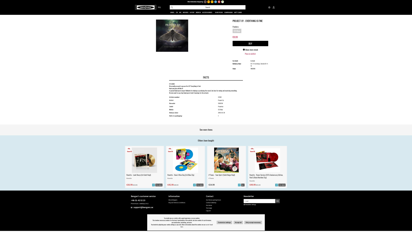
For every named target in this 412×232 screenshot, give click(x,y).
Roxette (129, 178)
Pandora (236, 26)
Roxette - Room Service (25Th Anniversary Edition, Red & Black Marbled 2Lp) (266, 176)
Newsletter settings (250, 204)
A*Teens (211, 178)
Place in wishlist (250, 54)
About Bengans (172, 200)
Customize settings (224, 222)
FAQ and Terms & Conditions (176, 203)
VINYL (172, 12)
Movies (185, 12)
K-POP (192, 12)
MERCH (198, 12)
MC (180, 12)
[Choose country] (269, 7)
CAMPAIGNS (228, 12)
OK (277, 201)
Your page (209, 208)
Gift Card (238, 12)
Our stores (209, 205)
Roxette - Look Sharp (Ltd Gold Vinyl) (138, 175)
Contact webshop (211, 203)
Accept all (238, 222)
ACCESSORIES (207, 12)
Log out (208, 211)
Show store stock (251, 49)
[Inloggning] (274, 7)
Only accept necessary (253, 222)
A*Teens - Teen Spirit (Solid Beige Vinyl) (222, 175)
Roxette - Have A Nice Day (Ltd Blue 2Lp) (180, 175)
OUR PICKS (219, 12)
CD (177, 12)
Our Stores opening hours (213, 200)
